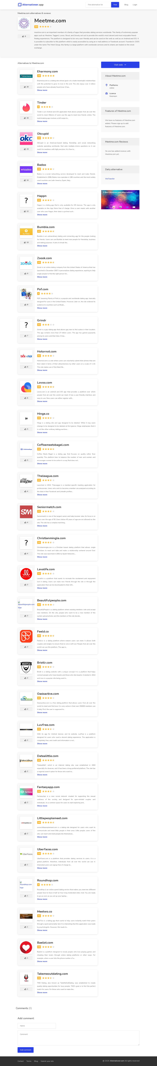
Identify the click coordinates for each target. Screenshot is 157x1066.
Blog (126, 4)
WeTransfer (110, 178)
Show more (42, 90)
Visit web (118, 64)
